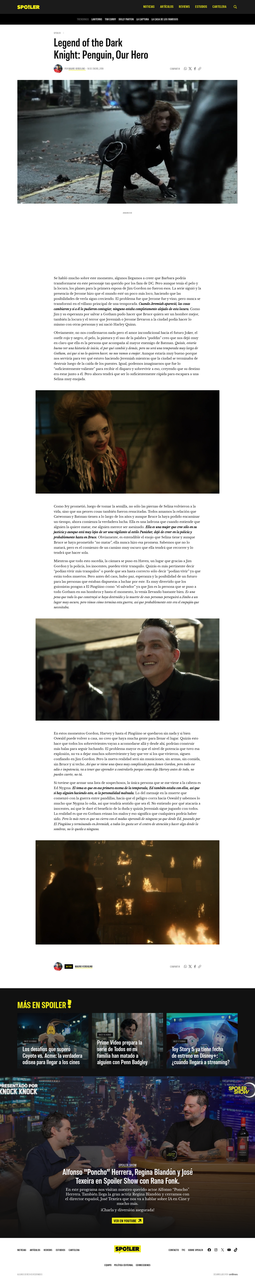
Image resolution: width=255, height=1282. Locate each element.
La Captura (142, 19)
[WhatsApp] (185, 68)
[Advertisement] (127, 239)
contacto (174, 1249)
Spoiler (57, 32)
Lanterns (96, 19)
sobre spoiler (195, 1249)
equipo (108, 1265)
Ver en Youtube (125, 1220)
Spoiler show (127, 1165)
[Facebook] (195, 68)
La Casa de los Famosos (164, 19)
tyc (183, 1249)
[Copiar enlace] (199, 68)
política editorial (123, 1265)
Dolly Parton (126, 19)
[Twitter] (190, 68)
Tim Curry (110, 19)
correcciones (143, 1265)
